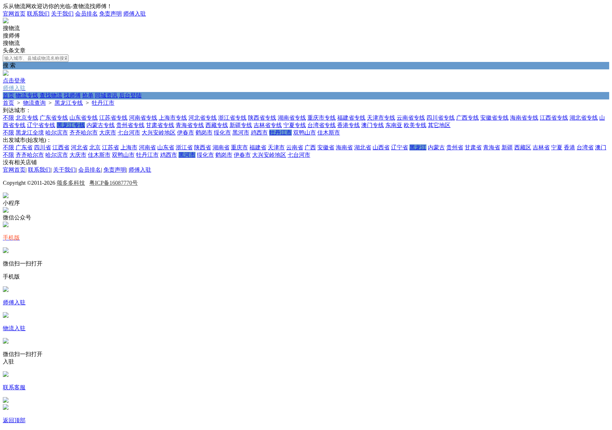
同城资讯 (106, 95)
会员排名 (86, 14)
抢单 (88, 95)
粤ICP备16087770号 (113, 183)
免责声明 (110, 14)
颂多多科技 (71, 183)
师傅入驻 (134, 14)
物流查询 (34, 103)
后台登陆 (130, 95)
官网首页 (14, 14)
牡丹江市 (103, 103)
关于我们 (62, 14)
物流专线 (27, 95)
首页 (8, 95)
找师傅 (72, 95)
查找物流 (51, 95)
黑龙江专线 (69, 103)
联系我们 (38, 14)
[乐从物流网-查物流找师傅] (5, 21)
